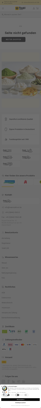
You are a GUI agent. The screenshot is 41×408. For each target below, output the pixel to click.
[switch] (5, 394)
